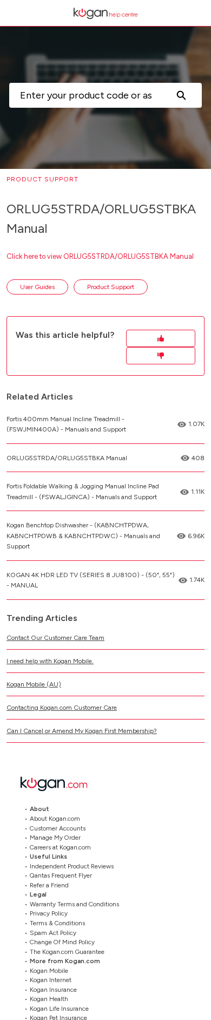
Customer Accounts (57, 828)
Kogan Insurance (53, 989)
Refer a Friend (49, 884)
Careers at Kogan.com (60, 847)
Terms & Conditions (57, 923)
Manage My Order (55, 837)
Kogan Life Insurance (59, 1008)
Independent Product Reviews (72, 865)
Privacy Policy (49, 913)
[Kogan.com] (59, 784)
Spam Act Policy (53, 932)
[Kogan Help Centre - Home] (105, 13)
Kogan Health (49, 999)
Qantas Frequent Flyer (61, 875)
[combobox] (84, 95)
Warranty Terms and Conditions (74, 903)
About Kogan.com (55, 818)
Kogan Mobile (49, 970)
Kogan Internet (50, 980)
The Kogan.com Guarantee (67, 951)
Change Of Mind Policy (62, 942)
